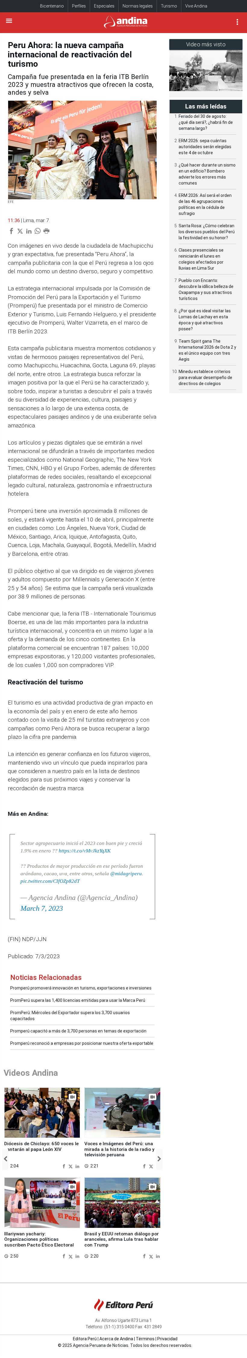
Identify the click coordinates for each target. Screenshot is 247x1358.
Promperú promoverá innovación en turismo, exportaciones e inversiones (81, 988)
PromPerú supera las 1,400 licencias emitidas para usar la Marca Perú (77, 1000)
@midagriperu (126, 873)
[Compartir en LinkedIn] (77, 1165)
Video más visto (206, 44)
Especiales (104, 6)
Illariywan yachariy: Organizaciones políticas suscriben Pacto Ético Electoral (39, 1239)
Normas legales (138, 6)
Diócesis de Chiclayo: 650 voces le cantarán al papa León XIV (41, 1146)
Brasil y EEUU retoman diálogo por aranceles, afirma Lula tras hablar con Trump (121, 1239)
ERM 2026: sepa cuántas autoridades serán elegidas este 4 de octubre (205, 146)
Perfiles (79, 6)
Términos (145, 1338)
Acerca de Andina (116, 1338)
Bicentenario (52, 6)
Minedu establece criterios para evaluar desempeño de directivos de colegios (205, 377)
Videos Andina (31, 1073)
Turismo (169, 6)
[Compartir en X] (71, 1165)
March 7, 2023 (41, 908)
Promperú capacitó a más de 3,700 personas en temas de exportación (78, 1031)
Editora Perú (85, 1338)
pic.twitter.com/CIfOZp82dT (50, 881)
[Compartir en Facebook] (64, 1165)
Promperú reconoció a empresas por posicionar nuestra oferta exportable (81, 1043)
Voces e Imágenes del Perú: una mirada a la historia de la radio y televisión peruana (119, 1149)
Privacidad (167, 1338)
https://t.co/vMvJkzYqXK (85, 851)
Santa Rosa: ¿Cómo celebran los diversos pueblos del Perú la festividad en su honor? (207, 231)
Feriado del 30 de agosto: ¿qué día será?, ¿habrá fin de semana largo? (206, 122)
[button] (5, 1159)
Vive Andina (196, 6)
